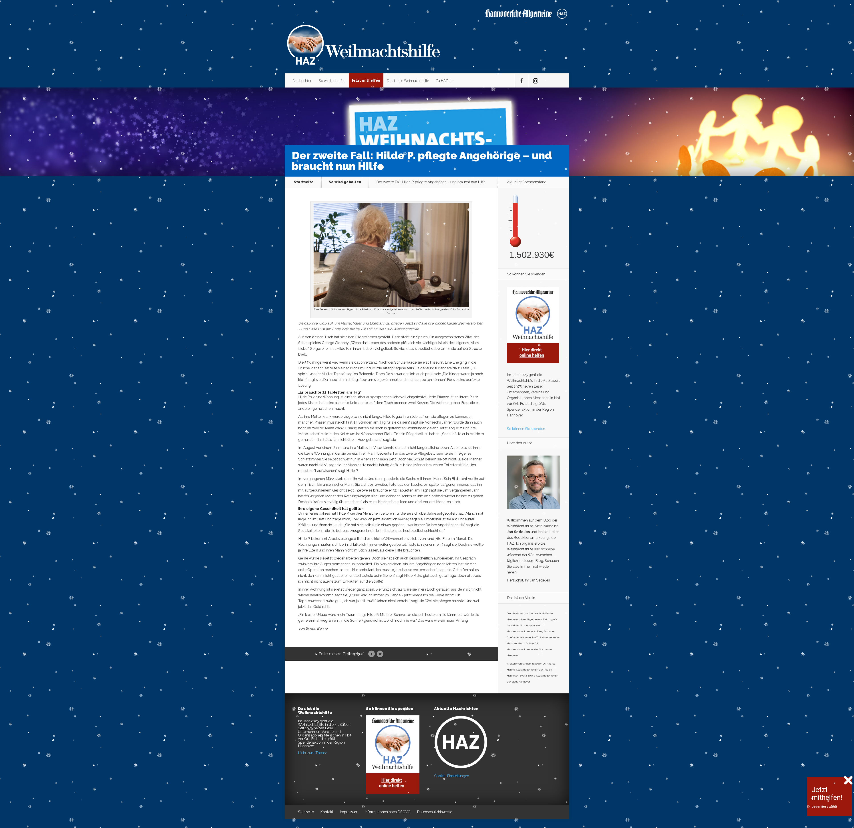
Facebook (371, 654)
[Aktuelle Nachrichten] (460, 742)
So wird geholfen (332, 80)
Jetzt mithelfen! (827, 793)
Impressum (349, 812)
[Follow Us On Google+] (535, 81)
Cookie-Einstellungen (451, 776)
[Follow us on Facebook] (521, 81)
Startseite (304, 182)
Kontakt (326, 812)
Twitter (380, 654)
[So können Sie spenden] (533, 362)
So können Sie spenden (526, 429)
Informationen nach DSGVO (388, 812)
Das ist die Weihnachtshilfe (408, 80)
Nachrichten (302, 80)
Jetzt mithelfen (366, 80)
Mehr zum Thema (312, 753)
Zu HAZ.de (444, 80)
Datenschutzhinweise (434, 812)
